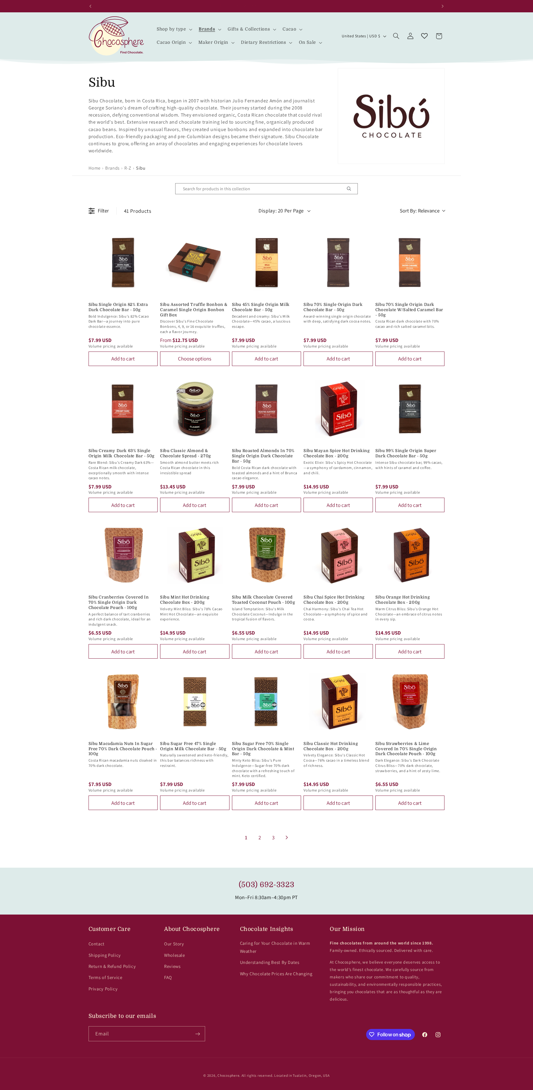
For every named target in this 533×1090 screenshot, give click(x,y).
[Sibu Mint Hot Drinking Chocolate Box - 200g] (194, 555)
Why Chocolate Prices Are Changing (276, 974)
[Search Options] (351, 188)
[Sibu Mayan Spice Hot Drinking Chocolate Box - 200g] (338, 409)
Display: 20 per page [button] (281, 210)
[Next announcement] (442, 6)
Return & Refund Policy (112, 966)
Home (95, 168)
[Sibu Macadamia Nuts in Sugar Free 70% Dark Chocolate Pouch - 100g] (123, 701)
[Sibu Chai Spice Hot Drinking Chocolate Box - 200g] (338, 555)
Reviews (172, 966)
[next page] (287, 837)
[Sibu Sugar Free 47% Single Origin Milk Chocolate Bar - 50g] (194, 701)
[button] (174, 29)
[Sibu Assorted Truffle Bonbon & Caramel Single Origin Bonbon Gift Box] (194, 262)
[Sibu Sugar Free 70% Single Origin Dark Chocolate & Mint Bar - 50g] (266, 701)
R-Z (127, 168)
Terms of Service (105, 977)
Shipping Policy (105, 955)
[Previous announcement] (90, 6)
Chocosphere (228, 1075)
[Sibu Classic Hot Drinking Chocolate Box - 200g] (338, 701)
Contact (97, 944)
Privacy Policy (103, 989)
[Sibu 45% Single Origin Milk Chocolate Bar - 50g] (266, 262)
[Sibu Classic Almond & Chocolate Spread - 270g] (194, 409)
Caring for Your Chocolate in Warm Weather (275, 947)
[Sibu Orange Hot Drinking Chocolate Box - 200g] (410, 555)
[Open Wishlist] (424, 36)
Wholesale (174, 955)
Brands (112, 168)
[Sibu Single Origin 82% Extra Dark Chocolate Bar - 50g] (123, 262)
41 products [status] (137, 211)
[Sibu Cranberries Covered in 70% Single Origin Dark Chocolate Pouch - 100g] (123, 555)
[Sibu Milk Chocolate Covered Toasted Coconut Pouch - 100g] (266, 555)
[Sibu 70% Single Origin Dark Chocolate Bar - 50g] (338, 262)
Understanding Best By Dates (270, 962)
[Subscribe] (197, 1033)
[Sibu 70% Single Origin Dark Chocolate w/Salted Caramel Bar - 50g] (410, 262)
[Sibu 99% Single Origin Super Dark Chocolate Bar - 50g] (410, 409)
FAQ (168, 977)
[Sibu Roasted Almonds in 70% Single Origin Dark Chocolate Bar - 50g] (266, 409)
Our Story (174, 944)
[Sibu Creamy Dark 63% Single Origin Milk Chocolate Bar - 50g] (123, 409)
